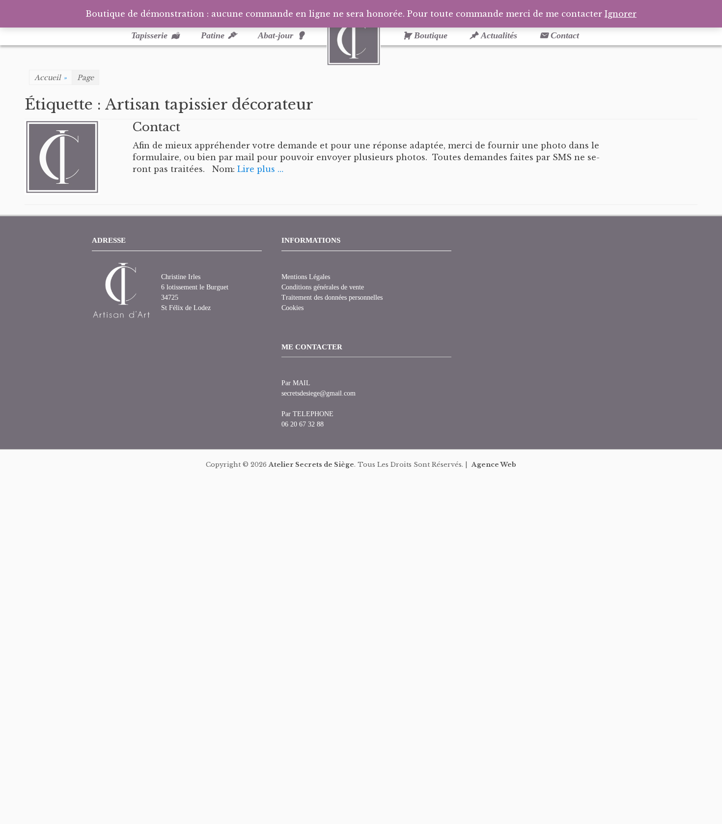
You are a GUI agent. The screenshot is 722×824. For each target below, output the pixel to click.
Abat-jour (275, 35)
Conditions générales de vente (322, 287)
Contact (565, 35)
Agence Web (494, 464)
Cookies (292, 308)
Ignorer (621, 14)
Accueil (50, 77)
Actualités (499, 35)
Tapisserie (149, 35)
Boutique (430, 35)
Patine (212, 35)
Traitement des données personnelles (332, 297)
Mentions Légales (305, 277)
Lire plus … (260, 169)
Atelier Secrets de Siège (311, 464)
